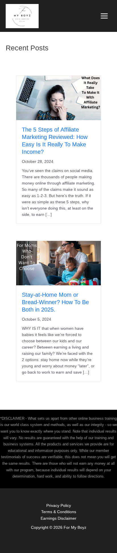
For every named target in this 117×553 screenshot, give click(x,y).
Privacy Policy (58, 505)
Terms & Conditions (58, 512)
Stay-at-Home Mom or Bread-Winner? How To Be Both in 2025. (55, 302)
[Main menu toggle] (104, 16)
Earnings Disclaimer (58, 518)
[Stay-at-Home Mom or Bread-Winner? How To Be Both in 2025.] (58, 263)
